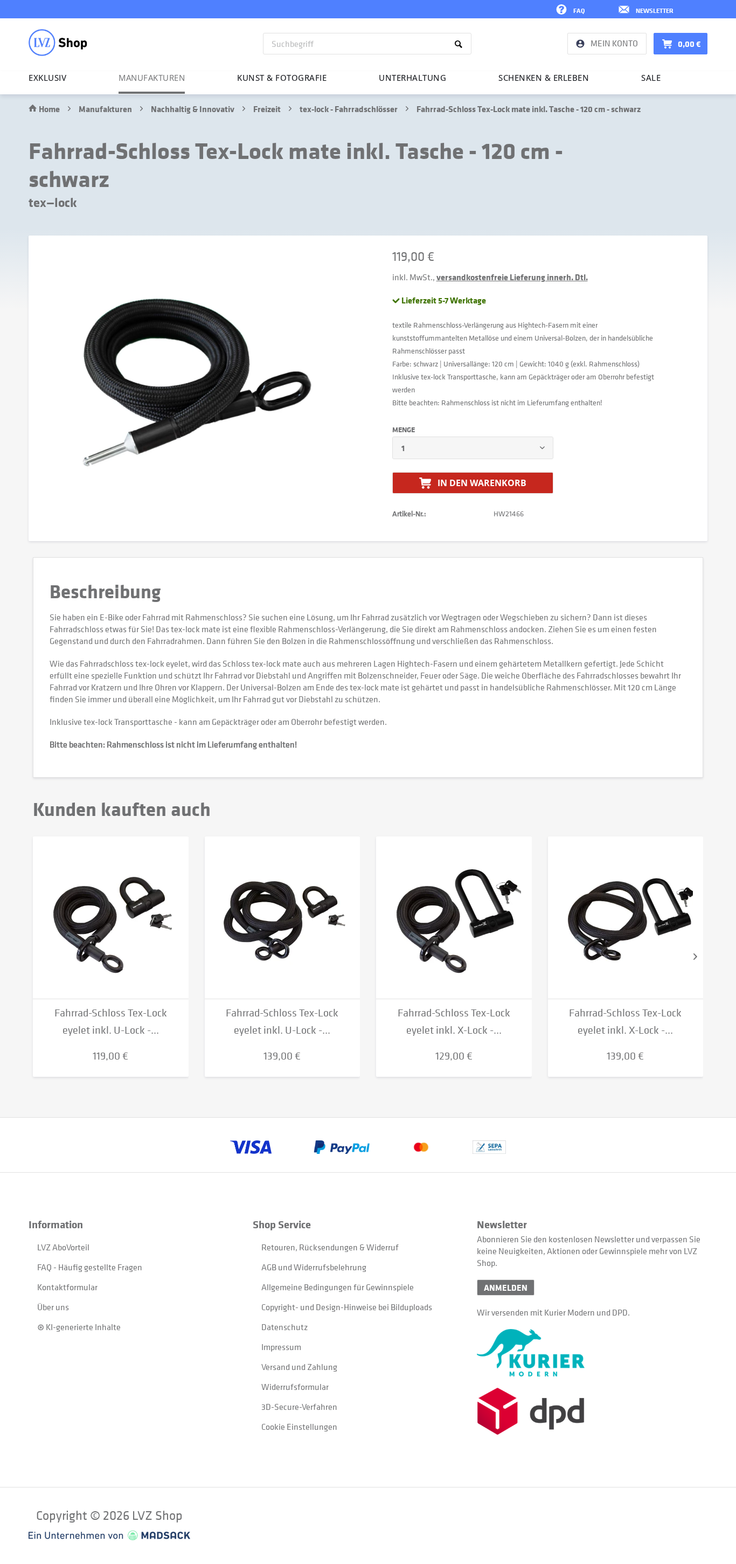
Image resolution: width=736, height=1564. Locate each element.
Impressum (281, 1347)
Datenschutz (284, 1327)
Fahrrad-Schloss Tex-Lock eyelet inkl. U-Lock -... (110, 1021)
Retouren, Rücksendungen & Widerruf (330, 1247)
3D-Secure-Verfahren (299, 1407)
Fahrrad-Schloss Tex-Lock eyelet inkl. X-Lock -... (454, 1021)
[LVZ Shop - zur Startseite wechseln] (58, 42)
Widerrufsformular (295, 1387)
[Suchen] (460, 43)
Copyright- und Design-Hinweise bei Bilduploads (346, 1307)
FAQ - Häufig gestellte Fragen (89, 1267)
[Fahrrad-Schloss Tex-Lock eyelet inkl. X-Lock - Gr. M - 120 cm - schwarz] (626, 917)
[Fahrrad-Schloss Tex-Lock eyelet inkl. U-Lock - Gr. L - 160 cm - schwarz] (282, 917)
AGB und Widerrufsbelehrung (313, 1267)
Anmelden (505, 1287)
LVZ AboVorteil (63, 1247)
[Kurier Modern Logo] (589, 1352)
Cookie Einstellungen (299, 1426)
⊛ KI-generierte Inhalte (79, 1327)
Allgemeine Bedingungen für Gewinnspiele (337, 1287)
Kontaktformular (67, 1287)
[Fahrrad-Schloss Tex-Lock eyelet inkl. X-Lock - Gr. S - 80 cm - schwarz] (454, 917)
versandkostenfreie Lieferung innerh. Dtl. (512, 277)
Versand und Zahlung (299, 1367)
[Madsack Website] (109, 1535)
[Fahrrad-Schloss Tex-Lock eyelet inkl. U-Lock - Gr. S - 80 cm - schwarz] (111, 917)
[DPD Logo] (589, 1411)
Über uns (53, 1307)
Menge (403, 429)
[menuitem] (367, 43)
